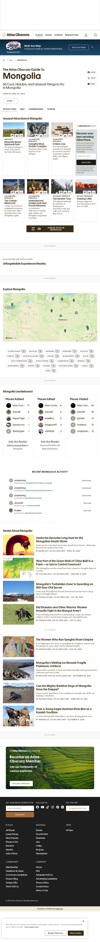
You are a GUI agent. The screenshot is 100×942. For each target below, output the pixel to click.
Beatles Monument (33, 498)
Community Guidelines (16, 875)
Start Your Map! (79, 47)
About (39, 867)
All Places (10, 830)
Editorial (41, 825)
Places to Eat (12, 842)
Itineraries (40, 838)
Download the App (77, 808)
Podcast (40, 850)
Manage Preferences (55, 933)
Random (10, 846)
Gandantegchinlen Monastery (39, 491)
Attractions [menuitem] (9, 109)
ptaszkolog (20, 480)
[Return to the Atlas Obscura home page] (16, 34)
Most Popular (12, 838)
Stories (39, 830)
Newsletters (41, 854)
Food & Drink (42, 834)
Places (9, 825)
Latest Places (12, 834)
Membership (12, 867)
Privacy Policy (87, 170)
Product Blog (12, 879)
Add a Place (12, 854)
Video (39, 846)
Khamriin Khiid (34, 506)
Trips (68, 825)
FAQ (38, 871)
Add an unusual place (17, 445)
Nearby (9, 850)
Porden (17, 510)
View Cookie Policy (31, 927)
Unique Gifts (11, 883)
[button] (12, 136)
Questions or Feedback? (50, 909)
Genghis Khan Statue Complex (38, 483)
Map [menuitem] (22, 109)
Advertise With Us (44, 875)
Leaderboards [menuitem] (36, 109)
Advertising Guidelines (46, 879)
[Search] (95, 34)
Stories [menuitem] (51, 109)
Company (41, 862)
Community (12, 862)
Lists (38, 842)
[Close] (83, 921)
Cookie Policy (42, 887)
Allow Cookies (75, 933)
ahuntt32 (18, 503)
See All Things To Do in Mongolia (48, 229)
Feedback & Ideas (15, 871)
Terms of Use (80, 172)
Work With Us (12, 887)
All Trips (69, 830)
